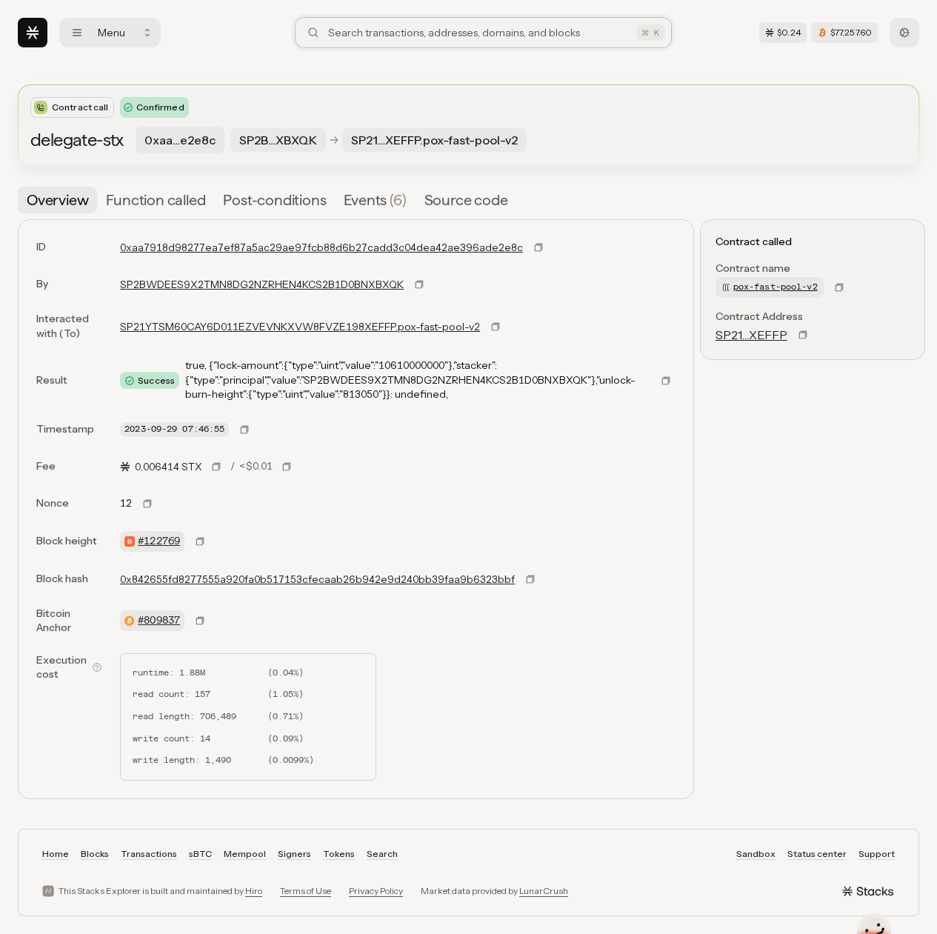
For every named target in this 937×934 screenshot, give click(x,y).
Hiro (253, 890)
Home (55, 853)
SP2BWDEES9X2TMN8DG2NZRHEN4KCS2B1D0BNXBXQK (262, 284)
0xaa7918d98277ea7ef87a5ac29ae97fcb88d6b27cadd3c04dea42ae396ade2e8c (321, 247)
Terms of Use (305, 890)
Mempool (245, 853)
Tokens (339, 853)
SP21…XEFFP (751, 334)
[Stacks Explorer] (32, 32)
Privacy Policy (376, 890)
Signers (294, 853)
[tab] (57, 200)
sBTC (200, 853)
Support (876, 853)
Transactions (149, 853)
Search (382, 853)
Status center (817, 853)
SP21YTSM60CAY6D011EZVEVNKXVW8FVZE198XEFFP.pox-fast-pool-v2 (300, 326)
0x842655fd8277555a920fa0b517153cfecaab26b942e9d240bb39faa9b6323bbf (317, 579)
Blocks (95, 853)
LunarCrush (543, 890)
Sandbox (756, 853)
